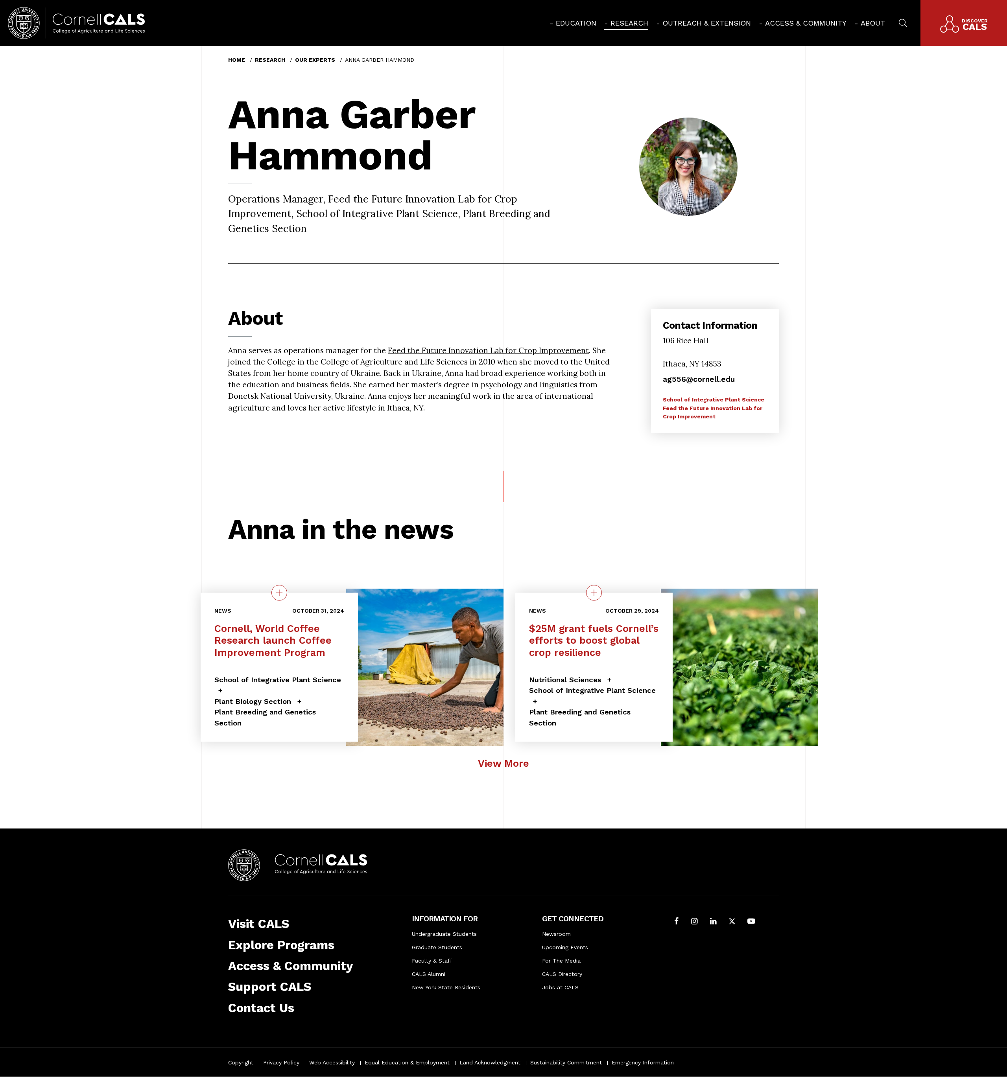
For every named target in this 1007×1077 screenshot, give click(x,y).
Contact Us (261, 1008)
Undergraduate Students (444, 934)
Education (576, 23)
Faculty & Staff (432, 960)
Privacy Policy (281, 1062)
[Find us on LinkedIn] (713, 922)
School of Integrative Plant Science (713, 399)
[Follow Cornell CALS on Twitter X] (732, 922)
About (873, 23)
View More (503, 763)
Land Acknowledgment (489, 1062)
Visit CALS (258, 924)
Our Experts (315, 60)
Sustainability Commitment (566, 1062)
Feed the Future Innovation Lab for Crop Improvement (488, 350)
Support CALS (269, 986)
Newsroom (556, 934)
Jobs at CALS (560, 987)
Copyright (240, 1062)
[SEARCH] (903, 22)
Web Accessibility (332, 1062)
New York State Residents (446, 987)
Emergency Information (643, 1062)
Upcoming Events (565, 947)
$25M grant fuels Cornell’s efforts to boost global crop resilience (593, 640)
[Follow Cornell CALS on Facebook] (676, 922)
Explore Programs (281, 945)
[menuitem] (573, 23)
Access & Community (806, 23)
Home (236, 60)
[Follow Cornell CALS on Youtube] (751, 922)
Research (629, 23)
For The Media (561, 960)
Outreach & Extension (706, 23)
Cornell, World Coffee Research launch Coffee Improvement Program (273, 640)
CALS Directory (562, 974)
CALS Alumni (428, 974)
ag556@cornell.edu (699, 379)
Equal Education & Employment (407, 1062)
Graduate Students (437, 947)
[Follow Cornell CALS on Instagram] (694, 922)
